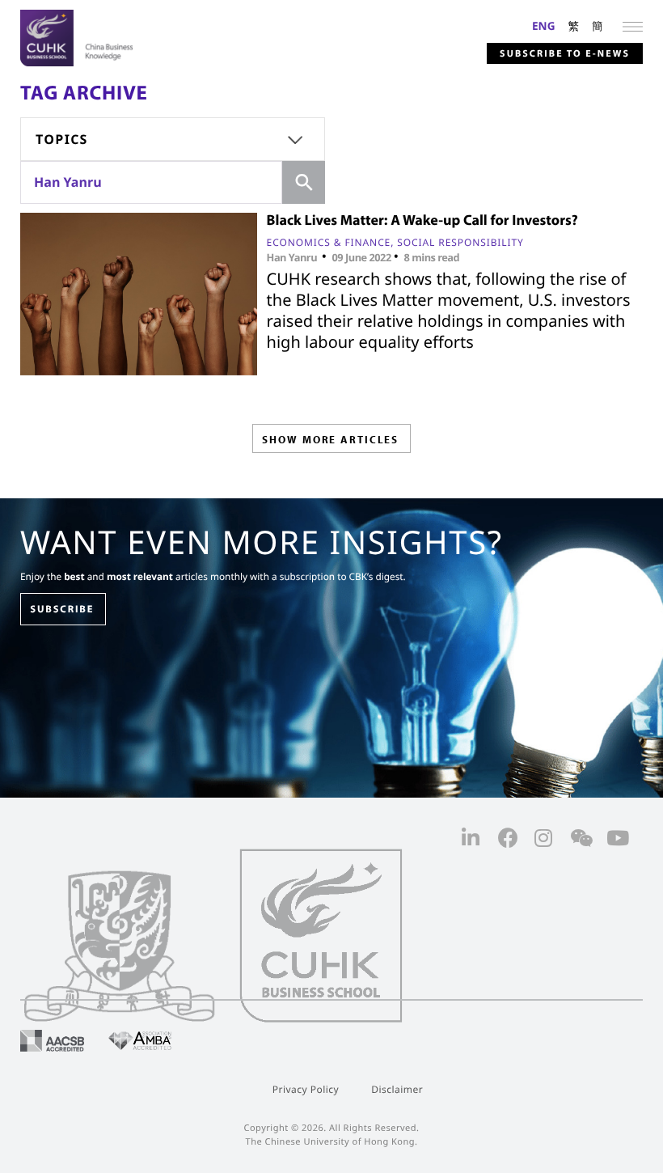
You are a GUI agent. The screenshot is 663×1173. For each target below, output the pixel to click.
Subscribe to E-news (565, 54)
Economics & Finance (329, 242)
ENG (543, 25)
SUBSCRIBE (62, 609)
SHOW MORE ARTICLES (330, 439)
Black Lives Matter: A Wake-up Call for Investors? (422, 219)
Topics (62, 139)
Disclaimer (397, 1089)
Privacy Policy (305, 1089)
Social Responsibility (460, 242)
